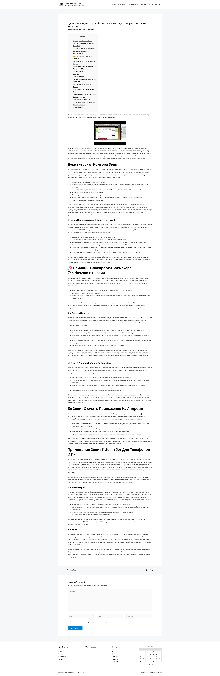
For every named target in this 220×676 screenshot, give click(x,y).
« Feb (149, 664)
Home (114, 4)
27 (140, 661)
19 (159, 656)
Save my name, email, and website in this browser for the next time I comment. (92, 623)
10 (153, 654)
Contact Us (156, 4)
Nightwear (115, 659)
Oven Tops (115, 661)
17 (153, 656)
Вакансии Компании (79, 97)
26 (159, 658)
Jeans (113, 651)
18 (156, 656)
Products (144, 4)
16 (150, 656)
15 (147, 656)
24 (153, 658)
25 (156, 658)
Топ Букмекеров (78, 71)
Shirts (114, 654)
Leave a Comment (73, 29)
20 (140, 658)
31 (153, 661)
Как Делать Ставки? (79, 53)
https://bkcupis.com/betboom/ (138, 317)
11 (156, 654)
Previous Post (70, 570)
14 (143, 656)
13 (140, 656)
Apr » (152, 664)
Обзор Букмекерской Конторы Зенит (84, 94)
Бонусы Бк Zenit (78, 107)
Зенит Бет (76, 74)
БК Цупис (82, 29)
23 (150, 658)
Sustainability (134, 4)
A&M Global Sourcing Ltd (74, 3)
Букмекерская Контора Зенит (82, 41)
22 (147, 658)
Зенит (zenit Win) (78, 76)
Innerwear (115, 656)
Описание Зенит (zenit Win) (81, 99)
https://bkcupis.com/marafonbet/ (92, 438)
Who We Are (122, 4)
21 (143, 658)
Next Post (150, 570)
